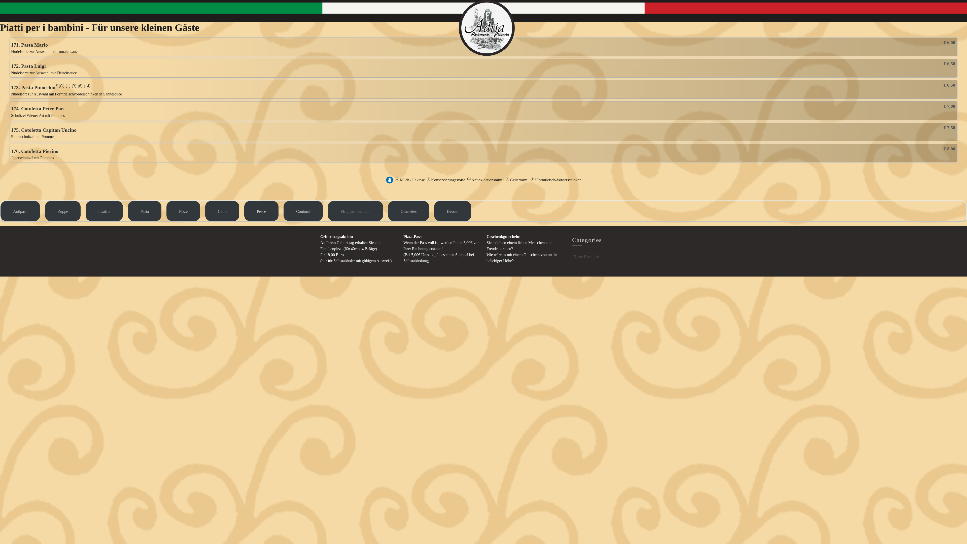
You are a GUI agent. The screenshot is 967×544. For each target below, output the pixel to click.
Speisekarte (609, 8)
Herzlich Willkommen (341, 8)
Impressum (634, 8)
